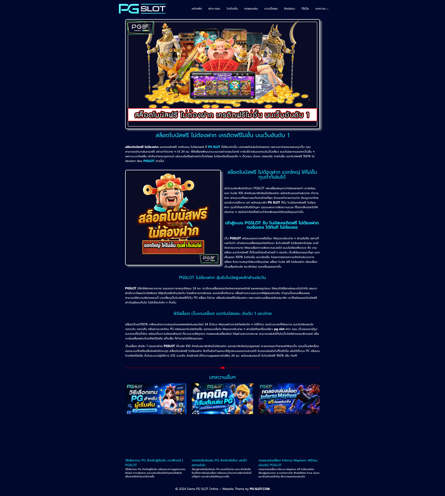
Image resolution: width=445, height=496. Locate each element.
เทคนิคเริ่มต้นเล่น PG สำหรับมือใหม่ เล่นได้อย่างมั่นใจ (219, 462)
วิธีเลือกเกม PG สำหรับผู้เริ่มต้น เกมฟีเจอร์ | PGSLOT (154, 462)
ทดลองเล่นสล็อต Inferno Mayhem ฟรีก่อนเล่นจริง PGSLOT (288, 462)
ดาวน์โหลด (271, 8)
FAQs (305, 8)
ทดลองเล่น (251, 8)
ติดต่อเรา (289, 8)
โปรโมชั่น (232, 8)
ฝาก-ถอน (214, 8)
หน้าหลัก (197, 8)
